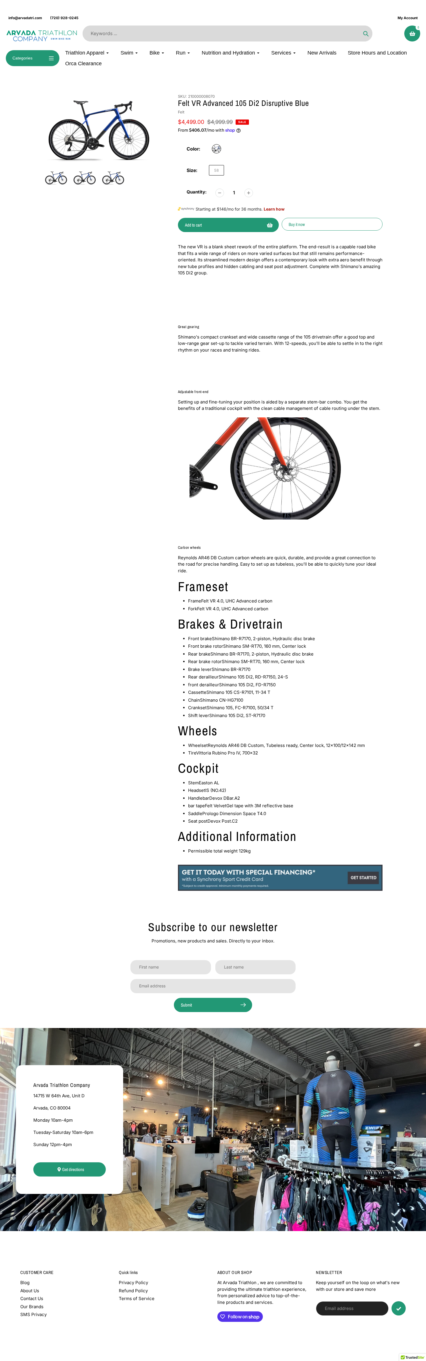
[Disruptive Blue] (216, 148)
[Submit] (399, 1308)
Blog (25, 1282)
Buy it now (297, 224)
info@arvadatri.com (25, 18)
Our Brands (31, 1306)
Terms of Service (136, 1298)
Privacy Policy (133, 1282)
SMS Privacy (33, 1314)
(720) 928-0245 (64, 18)
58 (216, 170)
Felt (181, 112)
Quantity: (197, 192)
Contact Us (31, 1298)
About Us (29, 1290)
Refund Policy (133, 1290)
